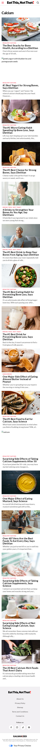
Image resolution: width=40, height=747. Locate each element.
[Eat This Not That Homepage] (20, 2)
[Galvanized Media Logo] (20, 736)
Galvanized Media (17, 739)
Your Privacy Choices (22, 745)
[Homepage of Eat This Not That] (19, 692)
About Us (20, 699)
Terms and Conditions (20, 712)
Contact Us (20, 716)
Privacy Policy (20, 703)
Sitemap (20, 707)
